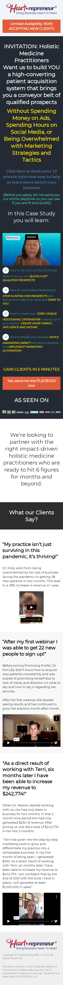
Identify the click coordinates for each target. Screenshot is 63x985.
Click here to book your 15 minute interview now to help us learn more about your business (31, 179)
